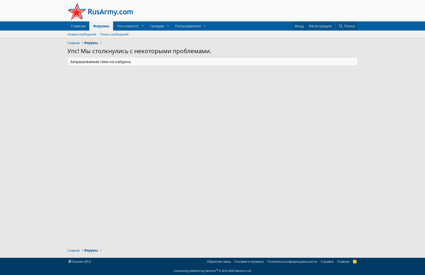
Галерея (157, 25)
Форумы (101, 25)
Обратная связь (219, 261)
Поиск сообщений (114, 34)
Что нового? (128, 25)
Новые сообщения (81, 34)
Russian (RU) (81, 261)
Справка (327, 261)
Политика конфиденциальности (292, 261)
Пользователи (188, 25)
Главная (78, 25)
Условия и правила (249, 261)
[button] (142, 26)
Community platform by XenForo (213, 271)
